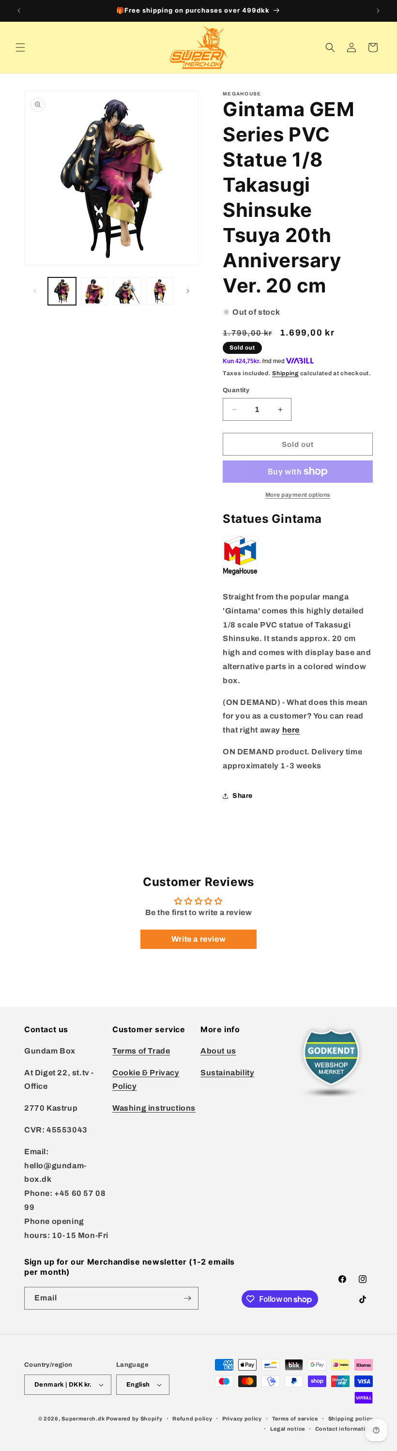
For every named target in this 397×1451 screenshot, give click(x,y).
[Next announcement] (378, 10)
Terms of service (295, 1418)
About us (218, 1051)
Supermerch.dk (83, 1418)
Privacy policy (242, 1418)
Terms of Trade (141, 1051)
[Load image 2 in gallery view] (95, 291)
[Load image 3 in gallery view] (127, 291)
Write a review (198, 939)
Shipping (285, 373)
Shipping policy (350, 1418)
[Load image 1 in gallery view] (62, 291)
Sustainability (227, 1073)
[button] (20, 47)
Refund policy (192, 1418)
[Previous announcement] (19, 10)
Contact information (344, 1429)
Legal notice (287, 1429)
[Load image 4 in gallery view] (160, 291)
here (291, 730)
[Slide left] (35, 291)
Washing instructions (154, 1108)
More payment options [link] (298, 494)
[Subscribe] (187, 1298)
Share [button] (242, 795)
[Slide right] (187, 291)
